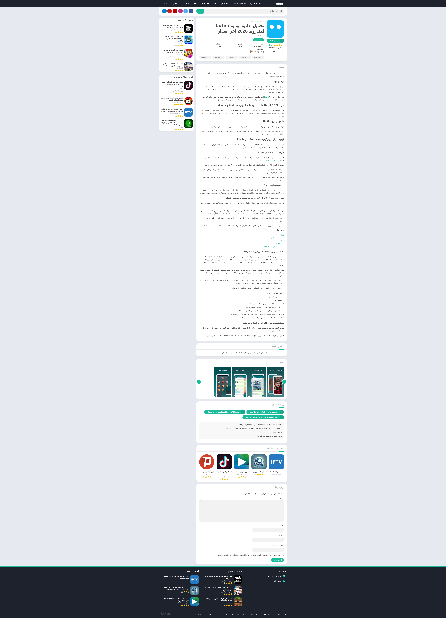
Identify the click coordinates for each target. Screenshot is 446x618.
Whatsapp (204, 57)
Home (262, 21)
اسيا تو (281, 241)
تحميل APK (273, 41)
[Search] (200, 11)
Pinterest (230, 57)
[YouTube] (175, 11)
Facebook (257, 57)
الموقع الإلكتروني (278, 545)
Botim (266, 97)
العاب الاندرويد (223, 3)
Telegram (217, 57)
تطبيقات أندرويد (253, 21)
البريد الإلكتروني (278, 535)
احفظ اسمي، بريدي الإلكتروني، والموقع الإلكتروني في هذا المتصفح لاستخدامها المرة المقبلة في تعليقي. (249, 555)
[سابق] (284, 382)
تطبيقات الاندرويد (255, 3)
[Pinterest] (169, 11)
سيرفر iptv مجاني (277, 238)
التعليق (281, 498)
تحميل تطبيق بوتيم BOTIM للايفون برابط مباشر (261, 417)
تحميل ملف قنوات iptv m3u (274, 246)
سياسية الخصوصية (176, 3)
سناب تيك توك (279, 244)
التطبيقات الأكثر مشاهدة (208, 3)
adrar (282, 235)
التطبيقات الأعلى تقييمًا (239, 3)
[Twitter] (185, 11)
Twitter (244, 57)
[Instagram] (180, 11)
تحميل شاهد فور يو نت (268, 160)
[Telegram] (164, 11)
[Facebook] (191, 11)
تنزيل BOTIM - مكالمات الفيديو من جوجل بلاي (223, 412)
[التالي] (199, 382)
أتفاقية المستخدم (191, 3)
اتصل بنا (164, 3)
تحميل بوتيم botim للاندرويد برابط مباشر (263, 412)
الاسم (281, 525)
